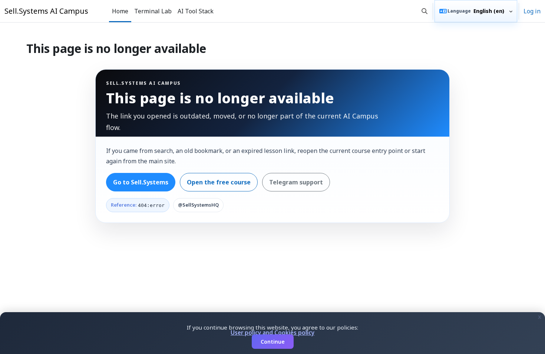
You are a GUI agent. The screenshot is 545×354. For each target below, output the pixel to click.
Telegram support (296, 182)
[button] (424, 11)
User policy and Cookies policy (272, 332)
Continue (273, 341)
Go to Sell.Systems (140, 182)
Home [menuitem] (120, 11)
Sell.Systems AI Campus (46, 11)
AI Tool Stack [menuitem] (196, 11)
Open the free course (219, 182)
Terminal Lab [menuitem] (153, 11)
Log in (532, 11)
